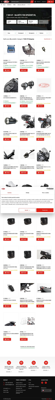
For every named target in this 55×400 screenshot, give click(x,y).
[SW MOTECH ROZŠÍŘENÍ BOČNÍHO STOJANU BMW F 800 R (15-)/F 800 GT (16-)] (27, 155)
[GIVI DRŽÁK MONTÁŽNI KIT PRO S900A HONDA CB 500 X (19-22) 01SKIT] (27, 322)
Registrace (44, 1)
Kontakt (30, 388)
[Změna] (46, 390)
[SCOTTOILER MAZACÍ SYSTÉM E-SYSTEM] (27, 50)
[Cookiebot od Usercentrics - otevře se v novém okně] (47, 189)
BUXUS (47, 398)
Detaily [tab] (27, 192)
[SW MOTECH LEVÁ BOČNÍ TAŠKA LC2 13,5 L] (11, 255)
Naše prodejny (31, 384)
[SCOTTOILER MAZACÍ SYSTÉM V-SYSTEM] (11, 50)
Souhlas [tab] (9, 192)
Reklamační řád (19, 388)
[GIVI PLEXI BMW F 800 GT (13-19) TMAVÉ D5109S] (44, 155)
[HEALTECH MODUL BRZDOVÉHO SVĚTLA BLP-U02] (44, 50)
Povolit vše (44, 210)
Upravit (26, 210)
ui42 (51, 398)
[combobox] (48, 39)
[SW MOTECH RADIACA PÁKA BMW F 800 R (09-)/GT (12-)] (44, 86)
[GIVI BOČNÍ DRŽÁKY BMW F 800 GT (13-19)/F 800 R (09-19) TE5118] (44, 122)
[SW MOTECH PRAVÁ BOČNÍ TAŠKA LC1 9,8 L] (11, 222)
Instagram (42, 383)
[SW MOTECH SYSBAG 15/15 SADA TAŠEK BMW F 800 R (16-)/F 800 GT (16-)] (44, 255)
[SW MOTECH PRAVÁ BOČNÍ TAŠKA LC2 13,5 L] (44, 222)
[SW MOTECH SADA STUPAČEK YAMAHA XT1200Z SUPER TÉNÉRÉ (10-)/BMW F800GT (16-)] (27, 288)
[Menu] (1, 1)
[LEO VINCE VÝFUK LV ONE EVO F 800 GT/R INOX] (11, 122)
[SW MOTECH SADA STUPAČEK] (11, 288)
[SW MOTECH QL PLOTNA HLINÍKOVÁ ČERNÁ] (11, 322)
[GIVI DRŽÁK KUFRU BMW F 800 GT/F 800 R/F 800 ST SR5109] (27, 122)
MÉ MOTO (9, 4)
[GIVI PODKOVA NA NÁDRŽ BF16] (11, 86)
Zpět (2, 4)
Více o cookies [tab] (45, 192)
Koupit (8, 70)
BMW (14, 4)
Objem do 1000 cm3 (21, 4)
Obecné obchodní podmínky (19, 393)
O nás (30, 382)
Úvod (4, 4)
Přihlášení (38, 1)
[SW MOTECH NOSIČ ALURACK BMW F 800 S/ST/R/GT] (44, 288)
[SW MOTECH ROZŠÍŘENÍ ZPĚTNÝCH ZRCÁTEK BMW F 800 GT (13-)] (11, 155)
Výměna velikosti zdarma (21, 386)
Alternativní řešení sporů (21, 390)
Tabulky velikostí (19, 382)
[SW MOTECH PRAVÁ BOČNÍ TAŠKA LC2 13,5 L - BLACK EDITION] (27, 255)
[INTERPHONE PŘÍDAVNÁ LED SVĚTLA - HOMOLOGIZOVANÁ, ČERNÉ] (27, 86)
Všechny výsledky (32, 1)
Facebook (46, 383)
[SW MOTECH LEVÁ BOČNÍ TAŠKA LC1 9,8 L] (27, 222)
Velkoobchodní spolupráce (34, 386)
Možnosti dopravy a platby (21, 384)
